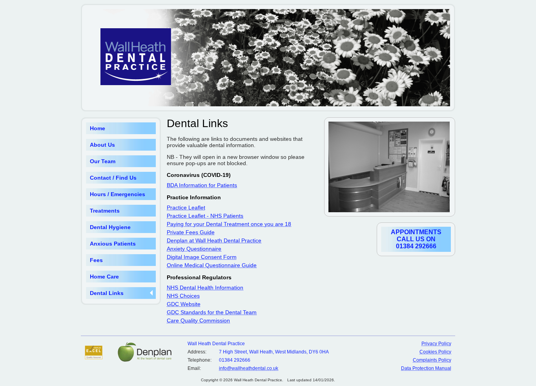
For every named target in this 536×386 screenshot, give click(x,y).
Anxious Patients (113, 243)
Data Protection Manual (426, 368)
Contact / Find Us (113, 178)
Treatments (105, 211)
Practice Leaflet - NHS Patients (205, 216)
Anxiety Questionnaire (194, 249)
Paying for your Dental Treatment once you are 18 (229, 224)
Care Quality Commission (198, 320)
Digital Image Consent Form (202, 257)
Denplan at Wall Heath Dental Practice (214, 240)
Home (97, 128)
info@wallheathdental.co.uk (248, 368)
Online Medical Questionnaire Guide (212, 265)
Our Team (102, 161)
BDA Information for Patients (202, 185)
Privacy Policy (436, 343)
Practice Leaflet (186, 207)
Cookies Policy (435, 352)
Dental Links (107, 293)
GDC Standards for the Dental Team (212, 312)
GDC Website (184, 304)
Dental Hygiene (110, 227)
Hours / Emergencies (117, 194)
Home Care (104, 276)
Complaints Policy (432, 360)
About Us (102, 145)
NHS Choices (183, 296)
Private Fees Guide (191, 232)
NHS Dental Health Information (205, 287)
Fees (96, 260)
